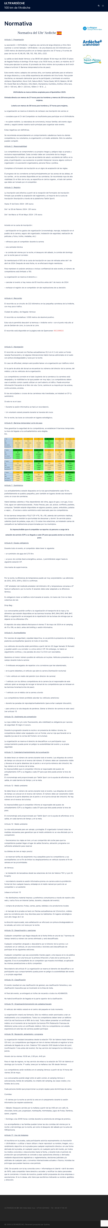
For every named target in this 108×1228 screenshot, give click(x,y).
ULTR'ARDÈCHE (14, 3)
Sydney (47, 1224)
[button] (98, 6)
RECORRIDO (59, 331)
